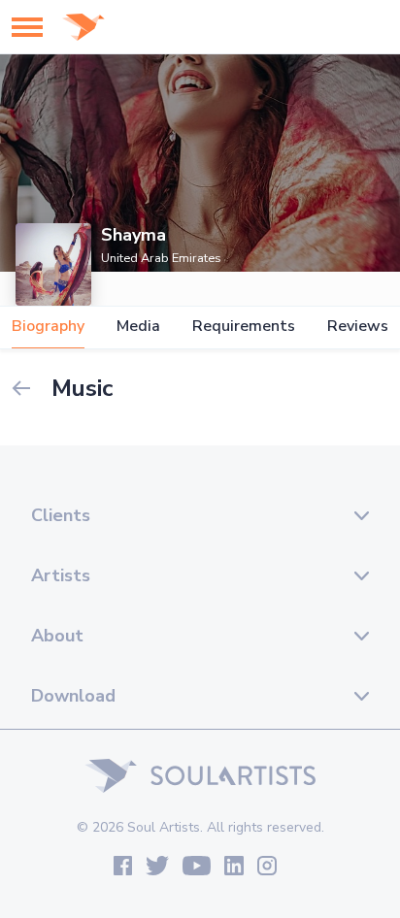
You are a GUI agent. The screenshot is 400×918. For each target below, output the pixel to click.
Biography (48, 326)
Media (138, 326)
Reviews (357, 326)
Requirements (243, 326)
